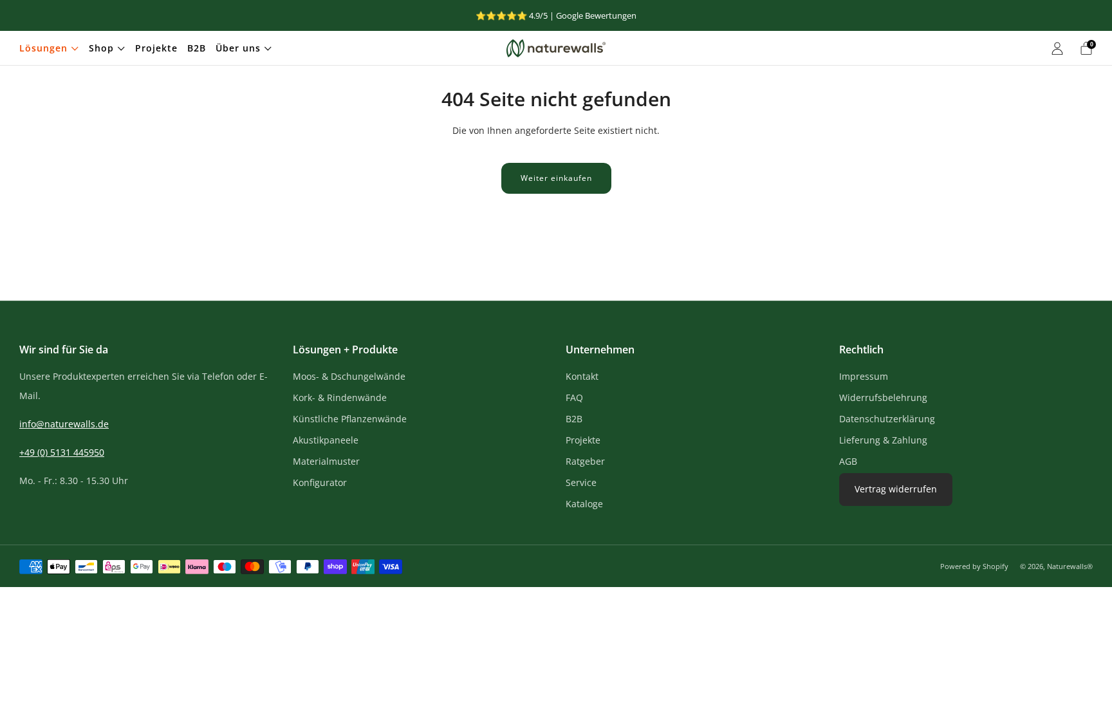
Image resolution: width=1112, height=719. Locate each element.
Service (581, 482)
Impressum (863, 376)
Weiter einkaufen (556, 178)
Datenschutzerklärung (887, 419)
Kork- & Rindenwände (340, 397)
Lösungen (43, 48)
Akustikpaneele (325, 440)
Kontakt (582, 376)
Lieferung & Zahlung (883, 440)
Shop (101, 48)
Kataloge (584, 504)
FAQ (574, 397)
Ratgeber (585, 461)
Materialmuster (326, 461)
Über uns (238, 48)
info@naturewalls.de (64, 424)
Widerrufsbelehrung (883, 397)
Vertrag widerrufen (896, 489)
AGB (848, 461)
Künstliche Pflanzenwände (350, 419)
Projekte (156, 48)
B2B (196, 48)
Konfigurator (320, 482)
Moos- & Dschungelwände (349, 376)
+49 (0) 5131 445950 (61, 452)
